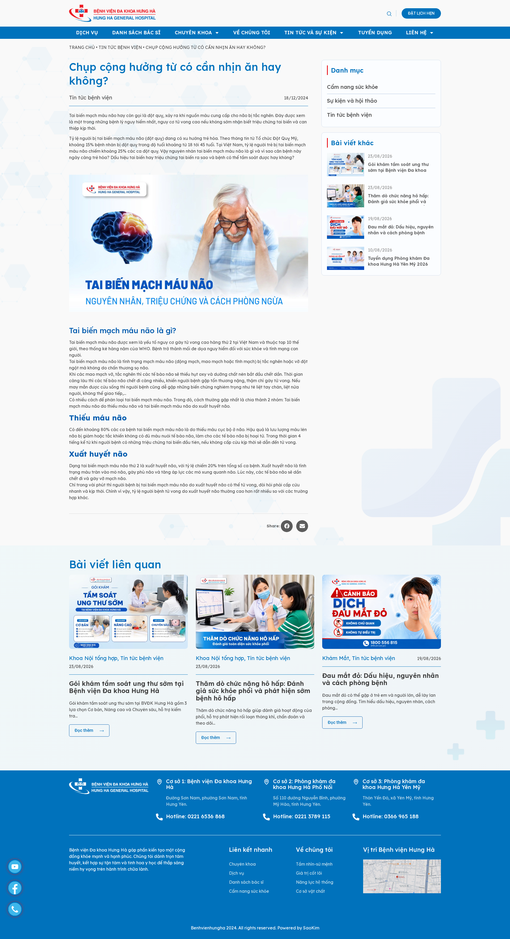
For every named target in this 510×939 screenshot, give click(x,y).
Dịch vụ (87, 33)
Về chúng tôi (251, 33)
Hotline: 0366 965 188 (391, 816)
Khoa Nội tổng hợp (93, 658)
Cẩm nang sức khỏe (352, 87)
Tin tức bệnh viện (120, 47)
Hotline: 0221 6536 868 (195, 816)
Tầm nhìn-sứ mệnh (314, 864)
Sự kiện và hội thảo (352, 100)
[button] (389, 13)
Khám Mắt (335, 658)
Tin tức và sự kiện (310, 33)
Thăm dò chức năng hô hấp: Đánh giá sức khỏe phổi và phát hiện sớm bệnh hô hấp (398, 201)
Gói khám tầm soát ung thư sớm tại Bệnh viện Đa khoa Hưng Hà (398, 170)
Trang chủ (82, 47)
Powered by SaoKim (298, 927)
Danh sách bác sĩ (136, 33)
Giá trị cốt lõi (309, 873)
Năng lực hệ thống (314, 882)
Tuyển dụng (375, 33)
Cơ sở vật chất (310, 891)
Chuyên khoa (193, 33)
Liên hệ (416, 33)
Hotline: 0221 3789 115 (301, 816)
